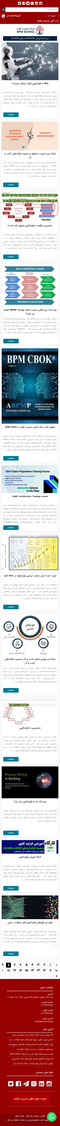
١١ (50, 970)
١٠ (56, 970)
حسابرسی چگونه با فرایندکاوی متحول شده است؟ (30, 225)
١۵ (26, 970)
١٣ (38, 970)
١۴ (32, 970)
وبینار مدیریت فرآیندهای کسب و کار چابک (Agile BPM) (31, 1054)
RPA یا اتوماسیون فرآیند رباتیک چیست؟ (30, 83)
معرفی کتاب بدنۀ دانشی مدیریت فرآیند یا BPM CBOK (30, 427)
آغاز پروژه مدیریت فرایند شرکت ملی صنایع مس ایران (32, 1035)
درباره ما (52, 15)
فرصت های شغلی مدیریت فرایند (30, 1099)
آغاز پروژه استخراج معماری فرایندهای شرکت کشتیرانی (32, 1058)
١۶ (20, 970)
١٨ (8, 970)
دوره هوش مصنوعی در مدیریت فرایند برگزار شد (35, 1049)
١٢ (44, 970)
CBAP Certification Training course (30, 496)
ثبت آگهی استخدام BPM (47, 21)
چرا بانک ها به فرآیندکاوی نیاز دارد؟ (30, 801)
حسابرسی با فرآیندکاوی (30, 728)
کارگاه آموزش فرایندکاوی (30, 857)
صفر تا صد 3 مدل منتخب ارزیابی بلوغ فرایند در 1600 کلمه (30, 575)
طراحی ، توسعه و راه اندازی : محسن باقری (30, 1116)
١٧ (14, 970)
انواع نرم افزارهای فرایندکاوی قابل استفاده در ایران (30, 922)
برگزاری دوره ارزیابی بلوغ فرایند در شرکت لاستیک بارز (33, 1063)
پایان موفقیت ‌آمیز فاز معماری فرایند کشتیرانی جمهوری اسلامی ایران (27, 1044)
